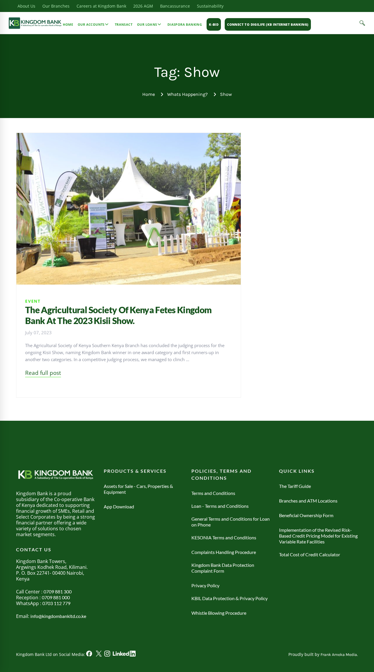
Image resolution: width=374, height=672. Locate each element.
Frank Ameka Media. (339, 654)
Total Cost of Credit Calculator (309, 554)
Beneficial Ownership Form (306, 515)
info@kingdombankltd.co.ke (58, 616)
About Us (26, 6)
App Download (119, 506)
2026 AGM (143, 6)
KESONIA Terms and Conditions (223, 537)
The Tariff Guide (295, 486)
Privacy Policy (205, 585)
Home (148, 94)
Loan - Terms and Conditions (220, 506)
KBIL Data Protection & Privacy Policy (229, 598)
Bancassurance (175, 6)
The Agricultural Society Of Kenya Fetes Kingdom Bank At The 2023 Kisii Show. (118, 315)
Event (33, 301)
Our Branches (56, 6)
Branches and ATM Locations (308, 500)
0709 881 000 (56, 597)
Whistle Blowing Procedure (218, 613)
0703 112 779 (56, 603)
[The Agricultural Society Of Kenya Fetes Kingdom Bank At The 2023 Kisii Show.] (128, 136)
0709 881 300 (58, 591)
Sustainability (210, 6)
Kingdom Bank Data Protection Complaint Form (222, 568)
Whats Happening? (187, 94)
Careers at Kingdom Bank (101, 6)
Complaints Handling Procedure (223, 552)
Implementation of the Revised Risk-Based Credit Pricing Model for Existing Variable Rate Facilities (318, 535)
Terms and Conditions (213, 493)
